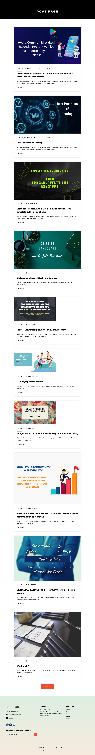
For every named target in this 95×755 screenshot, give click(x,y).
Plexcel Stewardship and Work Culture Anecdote (41, 329)
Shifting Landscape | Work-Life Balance (37, 277)
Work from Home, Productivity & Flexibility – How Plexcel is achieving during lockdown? (47, 515)
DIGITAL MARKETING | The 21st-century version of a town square (46, 591)
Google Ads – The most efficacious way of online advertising (47, 433)
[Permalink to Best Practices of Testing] (47, 114)
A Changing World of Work (30, 381)
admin (21, 204)
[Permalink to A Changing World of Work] (35, 360)
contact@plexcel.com (15, 715)
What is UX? (23, 666)
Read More (20, 87)
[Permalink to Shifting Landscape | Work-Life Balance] (47, 250)
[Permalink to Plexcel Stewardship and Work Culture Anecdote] (35, 309)
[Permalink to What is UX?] (47, 634)
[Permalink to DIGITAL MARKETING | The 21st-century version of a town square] (47, 558)
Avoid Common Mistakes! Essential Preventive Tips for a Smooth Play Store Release (45, 75)
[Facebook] (7, 724)
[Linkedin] (14, 724)
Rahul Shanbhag (25, 68)
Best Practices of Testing (29, 142)
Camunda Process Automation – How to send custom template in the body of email (44, 210)
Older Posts (47, 687)
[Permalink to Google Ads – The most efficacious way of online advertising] (35, 412)
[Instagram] (10, 724)
